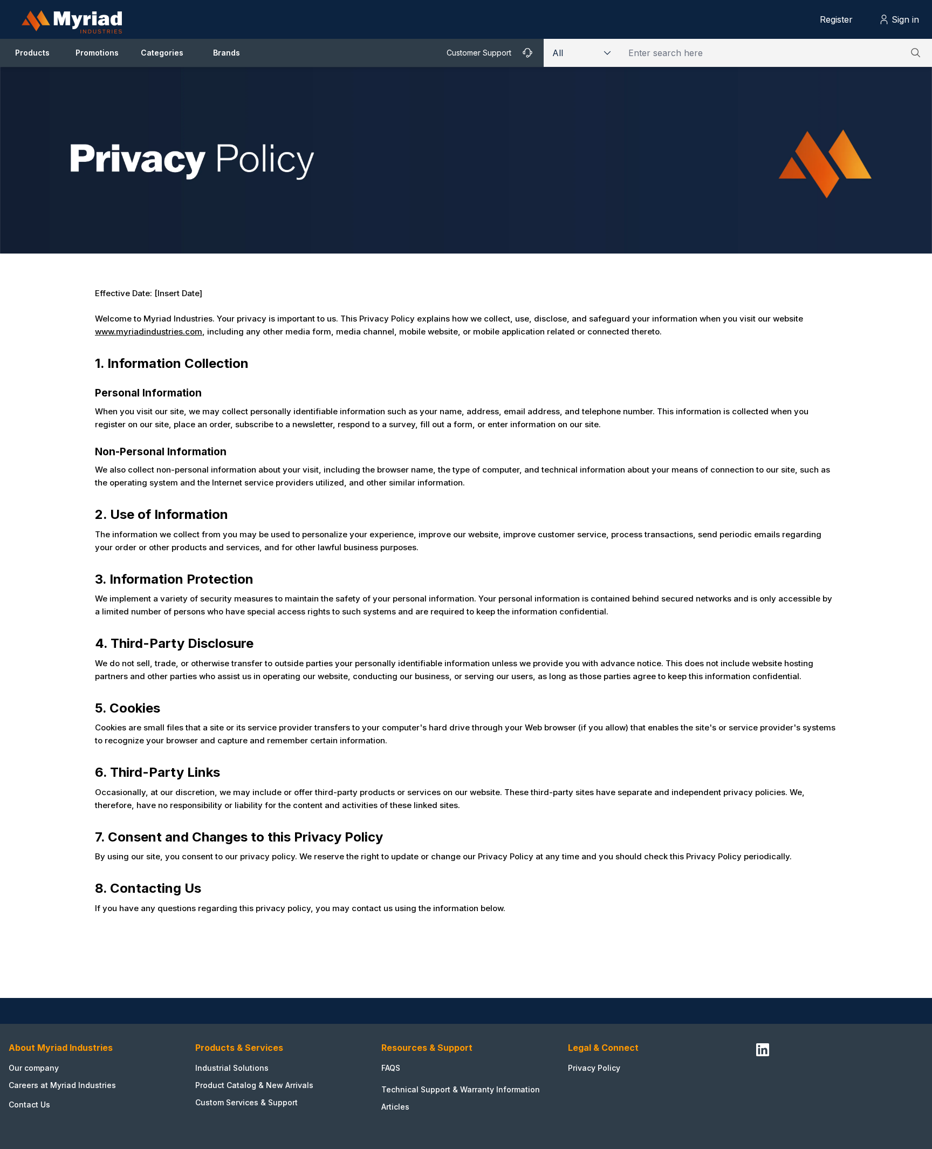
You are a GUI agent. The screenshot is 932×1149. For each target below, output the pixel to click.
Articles (395, 1106)
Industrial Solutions (232, 1067)
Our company (34, 1067)
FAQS (390, 1067)
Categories (162, 52)
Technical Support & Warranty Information (460, 1089)
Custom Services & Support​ (246, 1102)
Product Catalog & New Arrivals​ (254, 1085)
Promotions (97, 52)
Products (32, 52)
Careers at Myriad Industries (62, 1085)
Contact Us (29, 1104)
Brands (226, 52)
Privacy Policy (594, 1067)
